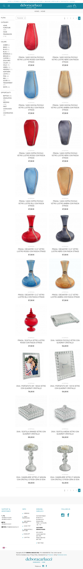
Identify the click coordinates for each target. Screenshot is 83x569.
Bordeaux (6, 54)
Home (37, 11)
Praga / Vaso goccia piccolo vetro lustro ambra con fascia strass (65, 107)
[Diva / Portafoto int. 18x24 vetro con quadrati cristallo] (31, 365)
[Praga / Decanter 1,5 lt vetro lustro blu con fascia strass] (31, 274)
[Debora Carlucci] (31, 6)
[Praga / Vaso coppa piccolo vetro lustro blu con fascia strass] (31, 181)
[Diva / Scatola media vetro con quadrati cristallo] (65, 411)
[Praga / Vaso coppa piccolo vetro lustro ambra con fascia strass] (65, 181)
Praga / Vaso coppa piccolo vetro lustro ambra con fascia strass (65, 203)
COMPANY (24, 1)
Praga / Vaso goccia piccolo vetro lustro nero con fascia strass (65, 59)
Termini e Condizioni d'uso (23, 555)
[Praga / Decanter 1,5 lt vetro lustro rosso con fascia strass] (31, 229)
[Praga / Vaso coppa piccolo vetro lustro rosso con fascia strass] (31, 133)
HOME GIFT (27, 534)
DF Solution (50, 555)
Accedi (72, 1)
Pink (4, 76)
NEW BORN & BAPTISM (26, 522)
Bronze (5, 56)
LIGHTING (27, 537)
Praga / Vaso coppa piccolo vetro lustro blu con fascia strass (31, 203)
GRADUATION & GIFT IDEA (27, 530)
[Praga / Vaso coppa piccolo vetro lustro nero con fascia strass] (65, 133)
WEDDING (26, 513)
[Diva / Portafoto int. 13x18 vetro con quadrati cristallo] (65, 365)
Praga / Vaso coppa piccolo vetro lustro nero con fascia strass (65, 155)
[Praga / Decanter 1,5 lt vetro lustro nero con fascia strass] (65, 229)
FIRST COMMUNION (26, 517)
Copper (5, 58)
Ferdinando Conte (62, 555)
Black (5, 49)
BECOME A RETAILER (52, 1)
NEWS (10, 1)
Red (4, 78)
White (5, 87)
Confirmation (8, 113)
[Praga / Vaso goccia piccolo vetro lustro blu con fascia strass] (31, 85)
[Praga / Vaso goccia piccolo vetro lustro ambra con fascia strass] (65, 85)
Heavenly (6, 69)
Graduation (7, 98)
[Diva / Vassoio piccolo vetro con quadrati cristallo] (65, 320)
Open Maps (41, 543)
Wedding (6, 102)
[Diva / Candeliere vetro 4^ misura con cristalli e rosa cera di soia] (31, 457)
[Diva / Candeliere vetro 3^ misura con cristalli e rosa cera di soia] (65, 457)
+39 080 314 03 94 (6, 517)
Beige (5, 47)
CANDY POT (27, 526)
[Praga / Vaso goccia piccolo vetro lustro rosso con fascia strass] (31, 37)
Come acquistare (36, 1)
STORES (16, 1)
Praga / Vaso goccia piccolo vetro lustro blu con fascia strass (31, 107)
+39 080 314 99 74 (6, 519)
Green (5, 67)
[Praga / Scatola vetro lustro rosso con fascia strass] (31, 320)
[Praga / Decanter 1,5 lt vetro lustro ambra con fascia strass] (65, 274)
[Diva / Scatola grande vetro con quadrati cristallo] (31, 411)
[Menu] (9, 6)
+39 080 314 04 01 (6, 524)
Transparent (7, 83)
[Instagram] (63, 516)
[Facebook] (68, 516)
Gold (5, 65)
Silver (5, 81)
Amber (5, 45)
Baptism (6, 96)
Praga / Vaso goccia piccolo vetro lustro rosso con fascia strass (31, 59)
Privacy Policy (34, 555)
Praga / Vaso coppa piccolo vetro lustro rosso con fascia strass (31, 155)
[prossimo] (79, 18)
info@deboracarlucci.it (13, 527)
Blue (4, 52)
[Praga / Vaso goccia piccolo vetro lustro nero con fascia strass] (65, 37)
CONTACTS (64, 1)
